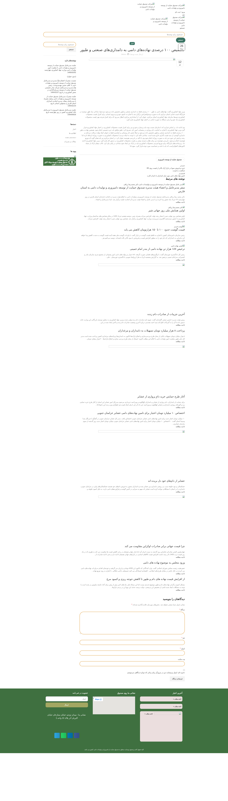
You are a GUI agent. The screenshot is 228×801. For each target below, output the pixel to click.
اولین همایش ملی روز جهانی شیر (166, 210)
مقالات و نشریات (70, 142)
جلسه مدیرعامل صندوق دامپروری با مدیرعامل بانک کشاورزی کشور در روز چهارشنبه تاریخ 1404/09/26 (59, 112)
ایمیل (182, 649)
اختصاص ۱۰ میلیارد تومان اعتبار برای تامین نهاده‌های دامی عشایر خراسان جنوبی (141, 412)
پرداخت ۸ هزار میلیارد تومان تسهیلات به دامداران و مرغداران (151, 330)
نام (183, 638)
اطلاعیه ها (72, 133)
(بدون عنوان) (71, 76)
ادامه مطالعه (180, 202)
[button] (76, 735)
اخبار (132, 43)
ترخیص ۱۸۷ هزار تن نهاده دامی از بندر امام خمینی (157, 248)
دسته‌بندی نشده (70, 137)
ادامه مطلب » (177, 699)
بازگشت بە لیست (179, 171)
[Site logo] (170, 7)
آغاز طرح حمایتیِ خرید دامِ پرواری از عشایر (161, 396)
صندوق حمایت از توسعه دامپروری (170, 159)
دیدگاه (182, 610)
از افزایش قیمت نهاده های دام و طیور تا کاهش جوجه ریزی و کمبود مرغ (146, 579)
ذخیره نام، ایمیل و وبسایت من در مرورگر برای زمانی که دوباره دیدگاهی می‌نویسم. (156, 672)
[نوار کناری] (225, 756)
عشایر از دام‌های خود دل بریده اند (166, 480)
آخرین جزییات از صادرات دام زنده (166, 314)
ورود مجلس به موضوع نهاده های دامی (164, 562)
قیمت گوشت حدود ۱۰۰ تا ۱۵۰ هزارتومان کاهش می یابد (154, 229)
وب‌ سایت (181, 659)
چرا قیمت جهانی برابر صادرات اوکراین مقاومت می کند (155, 546)
